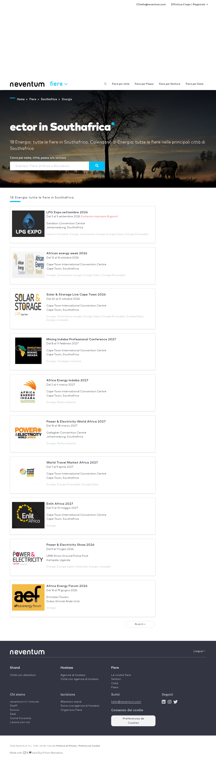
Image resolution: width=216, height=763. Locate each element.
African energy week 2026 (66, 253)
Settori (116, 679)
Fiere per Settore (169, 84)
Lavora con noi (20, 722)
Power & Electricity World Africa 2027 (76, 421)
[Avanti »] (97, 165)
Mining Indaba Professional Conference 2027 (81, 339)
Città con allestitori (23, 675)
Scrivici (14, 710)
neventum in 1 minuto (24, 701)
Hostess (67, 667)
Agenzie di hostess (73, 675)
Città (114, 683)
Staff (13, 705)
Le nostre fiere (121, 675)
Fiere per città (120, 84)
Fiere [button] (57, 83)
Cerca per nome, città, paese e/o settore (38, 158)
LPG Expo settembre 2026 (67, 212)
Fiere (115, 667)
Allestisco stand (71, 701)
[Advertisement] (108, 46)
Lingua (198, 651)
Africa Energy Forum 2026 (66, 586)
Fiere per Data (194, 84)
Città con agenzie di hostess (79, 679)
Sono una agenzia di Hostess (80, 705)
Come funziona (20, 718)
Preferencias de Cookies (133, 720)
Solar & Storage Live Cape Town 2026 (76, 294)
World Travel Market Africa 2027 (72, 462)
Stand (15, 667)
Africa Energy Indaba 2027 (67, 380)
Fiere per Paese (144, 84)
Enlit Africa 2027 (59, 503)
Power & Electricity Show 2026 (70, 544)
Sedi (13, 714)
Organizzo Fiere (71, 710)
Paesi (114, 687)
